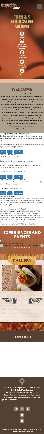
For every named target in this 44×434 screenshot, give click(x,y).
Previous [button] (2, 246)
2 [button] (18, 248)
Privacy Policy (28, 431)
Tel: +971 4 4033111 (12, 392)
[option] (22, 245)
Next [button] (42, 246)
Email (3, 152)
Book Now (18, 152)
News (36, 429)
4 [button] (22, 248)
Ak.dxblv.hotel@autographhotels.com (24, 395)
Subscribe (4, 402)
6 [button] (27, 248)
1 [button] (15, 248)
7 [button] (29, 248)
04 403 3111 (22, 67)
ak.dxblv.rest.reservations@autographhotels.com (22, 397)
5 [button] (25, 248)
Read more (3, 249)
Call (10, 152)
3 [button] (20, 248)
